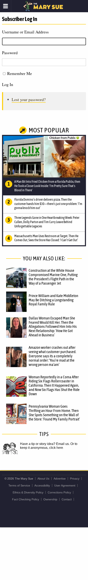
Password (10, 52)
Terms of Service (19, 485)
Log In (7, 84)
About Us (43, 478)
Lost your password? (29, 99)
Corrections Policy (59, 492)
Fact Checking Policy (25, 499)
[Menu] (5, 6)
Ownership (50, 499)
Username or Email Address (25, 32)
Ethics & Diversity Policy (28, 492)
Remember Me (19, 73)
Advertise (60, 478)
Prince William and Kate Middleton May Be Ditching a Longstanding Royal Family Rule (53, 299)
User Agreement (64, 485)
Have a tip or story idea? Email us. (45, 444)
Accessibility (42, 485)
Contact (67, 499)
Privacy (74, 478)
